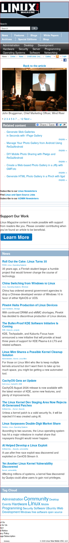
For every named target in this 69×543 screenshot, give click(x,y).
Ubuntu (51, 508)
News (5, 35)
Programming (12, 507)
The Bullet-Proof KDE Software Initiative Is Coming (30, 324)
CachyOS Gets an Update (19, 381)
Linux (10, 265)
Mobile (45, 504)
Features (19, 35)
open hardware (7, 308)
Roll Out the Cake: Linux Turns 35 (24, 261)
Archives (7, 39)
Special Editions (27, 39)
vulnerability (24, 449)
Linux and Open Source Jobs (20, 194)
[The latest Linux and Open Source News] (57, 56)
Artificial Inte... (7, 409)
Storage (17, 308)
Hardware (19, 503)
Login (64, 56)
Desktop (5, 427)
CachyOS (14, 384)
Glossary (7, 541)
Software (35, 52)
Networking (50, 52)
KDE (4, 330)
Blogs (34, 35)
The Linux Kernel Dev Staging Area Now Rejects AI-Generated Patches (34, 403)
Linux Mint (22, 358)
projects (16, 330)
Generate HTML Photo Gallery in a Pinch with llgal (36, 176)
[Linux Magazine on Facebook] (64, 60)
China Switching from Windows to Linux (28, 283)
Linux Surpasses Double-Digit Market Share (31, 423)
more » (63, 139)
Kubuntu (10, 330)
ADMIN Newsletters (28, 198)
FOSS (4, 265)
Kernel (15, 358)
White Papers (51, 35)
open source (55, 512)
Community (36, 498)
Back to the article (34, 66)
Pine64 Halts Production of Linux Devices (30, 305)
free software (39, 512)
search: (3, 23)
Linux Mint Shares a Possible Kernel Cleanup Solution (32, 353)
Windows (25, 287)
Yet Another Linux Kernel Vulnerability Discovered (27, 465)
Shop (46, 39)
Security (21, 409)
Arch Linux (6, 384)
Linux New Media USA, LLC (57, 541)
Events (6, 504)
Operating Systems (14, 52)
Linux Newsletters (27, 191)
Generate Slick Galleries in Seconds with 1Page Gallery (24, 133)
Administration (7, 358)
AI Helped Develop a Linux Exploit (24, 445)
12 (21, 119)
